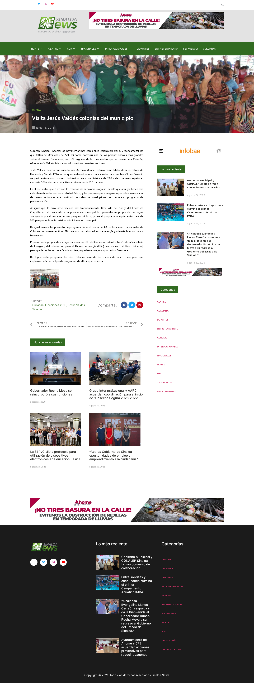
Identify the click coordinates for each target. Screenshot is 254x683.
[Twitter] (39, 4)
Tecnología (190, 48)
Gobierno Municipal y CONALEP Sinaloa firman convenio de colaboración (203, 184)
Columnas (209, 48)
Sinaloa (37, 309)
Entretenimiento (166, 48)
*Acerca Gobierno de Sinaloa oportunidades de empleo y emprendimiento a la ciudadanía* (113, 455)
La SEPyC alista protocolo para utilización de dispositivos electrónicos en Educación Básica (55, 455)
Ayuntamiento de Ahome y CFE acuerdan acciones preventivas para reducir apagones (135, 647)
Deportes (143, 48)
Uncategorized (166, 391)
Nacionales (88, 48)
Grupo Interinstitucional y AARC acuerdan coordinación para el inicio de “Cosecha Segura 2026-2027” (116, 394)
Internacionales (116, 48)
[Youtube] (52, 4)
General (162, 337)
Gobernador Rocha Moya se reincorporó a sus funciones (51, 392)
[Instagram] (46, 4)
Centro (53, 48)
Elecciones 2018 (55, 305)
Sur (69, 48)
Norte (35, 48)
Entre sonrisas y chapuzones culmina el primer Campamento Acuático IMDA (205, 210)
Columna (162, 310)
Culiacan (38, 305)
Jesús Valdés (76, 305)
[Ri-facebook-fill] (32, 4)
